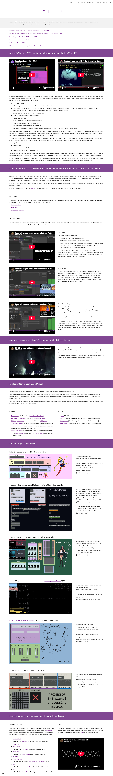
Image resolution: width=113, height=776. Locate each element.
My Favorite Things (27, 766)
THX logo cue (43, 421)
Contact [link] (105, 2)
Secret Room (16, 746)
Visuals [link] (83, 2)
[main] (56, 10)
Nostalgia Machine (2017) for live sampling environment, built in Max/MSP (29, 30)
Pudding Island (17, 739)
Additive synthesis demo (17, 421)
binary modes (64, 421)
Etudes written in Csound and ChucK (19, 39)
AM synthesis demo (16, 423)
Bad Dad (15, 769)
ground (62, 416)
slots (61, 418)
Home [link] (71, 2)
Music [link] (77, 2)
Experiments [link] (90, 2)
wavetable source (20, 433)
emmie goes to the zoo (53, 581)
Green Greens (26, 754)
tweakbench (49, 730)
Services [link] (98, 2)
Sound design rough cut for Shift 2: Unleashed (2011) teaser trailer (27, 36)
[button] (111, 2)
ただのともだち (39, 433)
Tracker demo (15, 416)
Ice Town (15, 756)
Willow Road (16, 751)
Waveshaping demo (16, 430)
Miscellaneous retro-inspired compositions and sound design (25, 46)
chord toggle (63, 423)
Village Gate (16, 744)
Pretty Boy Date (17, 759)
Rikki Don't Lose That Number (37, 761)
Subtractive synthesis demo (18, 418)
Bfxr (82, 732)
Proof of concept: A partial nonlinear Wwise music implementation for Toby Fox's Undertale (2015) (35, 33)
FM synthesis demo (16, 426)
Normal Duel (25, 741)
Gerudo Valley (26, 772)
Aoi (14, 764)
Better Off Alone (40, 418)
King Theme (25, 749)
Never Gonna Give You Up (37, 416)
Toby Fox (32, 188)
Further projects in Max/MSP (17, 43)
